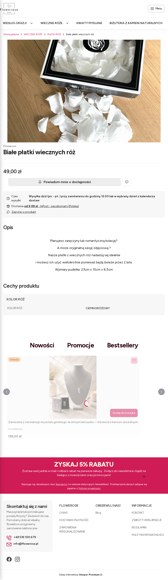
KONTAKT (138, 512)
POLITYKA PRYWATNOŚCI (148, 535)
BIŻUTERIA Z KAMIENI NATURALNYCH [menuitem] (136, 23)
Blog (98, 512)
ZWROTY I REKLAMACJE (147, 520)
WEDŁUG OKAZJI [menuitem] (15, 23)
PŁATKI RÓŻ (54, 34)
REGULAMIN (139, 527)
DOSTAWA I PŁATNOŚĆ (73, 520)
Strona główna (11, 34)
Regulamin (62, 484)
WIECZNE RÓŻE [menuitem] (51, 23)
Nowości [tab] (42, 345)
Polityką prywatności (89, 488)
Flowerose (9, 146)
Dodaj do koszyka (124, 413)
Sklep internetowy (79, 574)
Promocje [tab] (80, 345)
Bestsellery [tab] (122, 345)
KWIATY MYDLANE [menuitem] (89, 23)
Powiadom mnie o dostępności (67, 182)
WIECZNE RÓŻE (33, 34)
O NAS (63, 512)
